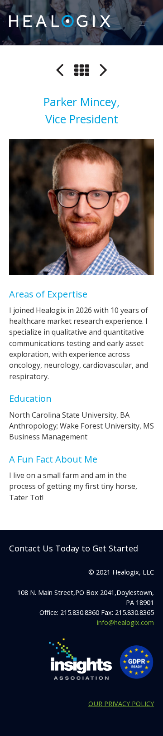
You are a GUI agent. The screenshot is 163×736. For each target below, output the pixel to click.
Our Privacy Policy (121, 703)
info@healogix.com (125, 622)
